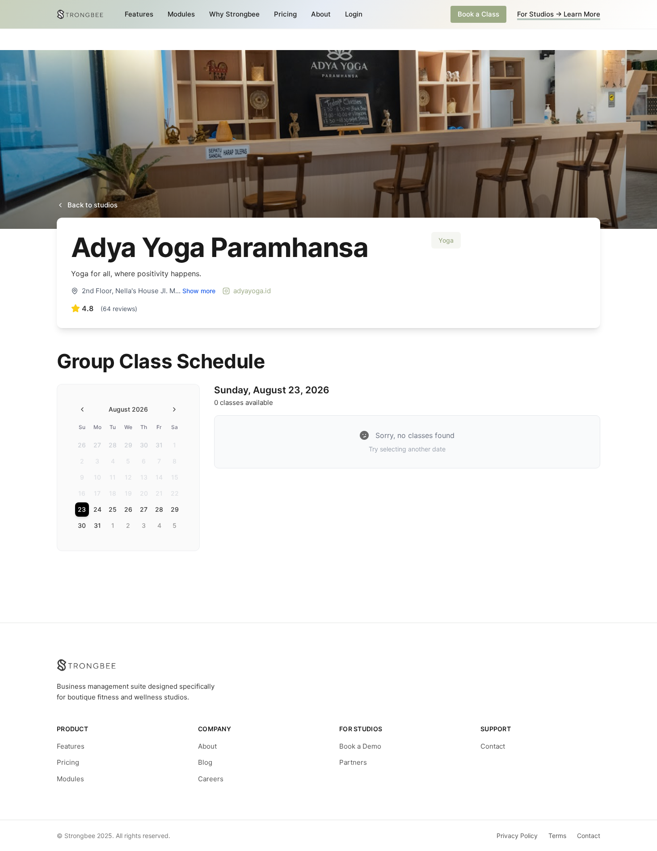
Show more (198, 291)
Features (139, 14)
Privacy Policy (517, 835)
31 (159, 445)
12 (128, 477)
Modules (181, 14)
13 (143, 477)
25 (113, 509)
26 (82, 445)
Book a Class (478, 14)
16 (81, 493)
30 (144, 445)
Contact (492, 746)
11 (113, 477)
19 (128, 493)
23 (82, 509)
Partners (353, 762)
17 (97, 493)
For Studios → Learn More (558, 14)
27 (97, 445)
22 (175, 493)
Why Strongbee (234, 14)
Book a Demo (360, 746)
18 (112, 493)
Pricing (285, 14)
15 (174, 477)
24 (97, 509)
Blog (205, 762)
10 (97, 477)
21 (159, 493)
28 (113, 445)
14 (159, 477)
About (321, 14)
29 (128, 445)
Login (353, 14)
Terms (557, 835)
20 (144, 493)
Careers (210, 779)
